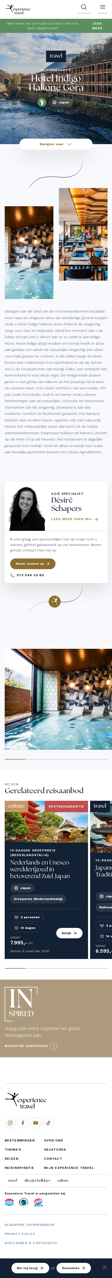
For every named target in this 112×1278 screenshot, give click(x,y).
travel (12, 1180)
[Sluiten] (104, 1268)
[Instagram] (10, 1122)
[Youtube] (35, 1122)
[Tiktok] (48, 1122)
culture (63, 1180)
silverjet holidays (37, 1180)
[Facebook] (22, 1122)
